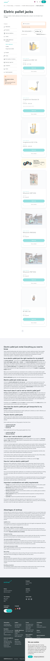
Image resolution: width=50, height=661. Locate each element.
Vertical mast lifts (7, 644)
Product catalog (10, 5)
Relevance (41, 34)
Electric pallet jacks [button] (9, 44)
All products (17, 5)
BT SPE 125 (8, 427)
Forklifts (16, 633)
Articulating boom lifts (8, 642)
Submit (9, 610)
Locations (5, 599)
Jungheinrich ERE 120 (10, 432)
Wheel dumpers (17, 641)
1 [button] (22, 330)
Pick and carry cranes (30, 629)
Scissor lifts (6, 639)
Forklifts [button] (7, 46)
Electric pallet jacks (18, 636)
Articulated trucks (18, 644)
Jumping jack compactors (41, 627)
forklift (36, 368)
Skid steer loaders (18, 625)
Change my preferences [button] (39, 656)
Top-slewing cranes (29, 625)
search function (29, 386)
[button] (34, 1)
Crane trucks (28, 628)
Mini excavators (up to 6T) (8, 630)
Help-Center (28, 590)
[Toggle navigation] (39, 2)
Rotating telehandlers (8, 625)
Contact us (42, 163)
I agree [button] (30, 656)
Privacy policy (22, 658)
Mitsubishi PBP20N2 (10, 434)
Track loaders (17, 627)
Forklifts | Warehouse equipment (28, 5)
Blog (4, 601)
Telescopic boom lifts (7, 641)
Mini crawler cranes (29, 631)
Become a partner (7, 592)
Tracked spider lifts (7, 646)
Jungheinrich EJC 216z (10, 424)
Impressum (16, 658)
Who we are (6, 598)
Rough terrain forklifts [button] (10, 48)
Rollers (38, 624)
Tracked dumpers (18, 642)
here (7, 17)
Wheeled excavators (7, 634)
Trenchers (38, 637)
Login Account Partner (8, 590)
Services (27, 584)
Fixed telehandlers (7, 624)
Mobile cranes (28, 627)
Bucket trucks (6, 645)
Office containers (29, 637)
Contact (27, 592)
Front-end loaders (18, 624)
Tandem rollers (39, 625)
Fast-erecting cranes (29, 624)
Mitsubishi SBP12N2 (10, 426)
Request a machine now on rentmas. (17, 531)
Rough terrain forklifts (19, 634)
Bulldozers (39, 632)
